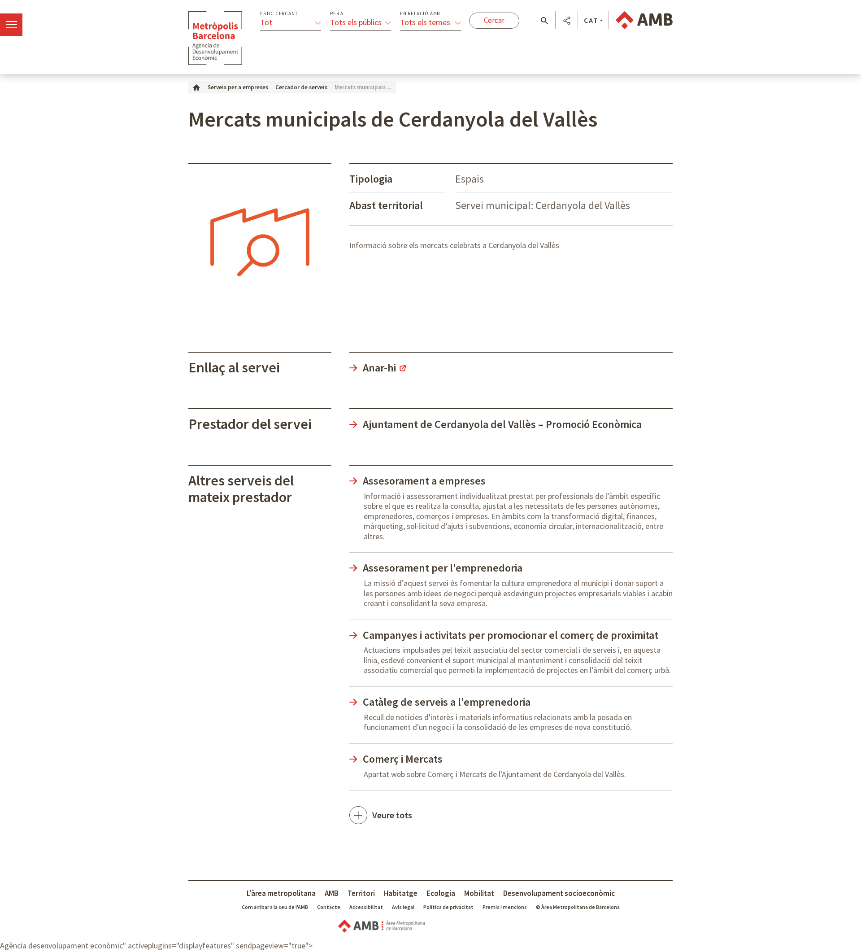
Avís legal (403, 907)
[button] (544, 20)
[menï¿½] (11, 24)
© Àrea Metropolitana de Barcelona (578, 907)
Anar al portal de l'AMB (644, 20)
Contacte (328, 907)
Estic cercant (278, 13)
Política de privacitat (448, 907)
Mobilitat (479, 893)
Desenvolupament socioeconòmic (559, 893)
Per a (337, 13)
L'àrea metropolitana (281, 893)
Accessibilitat (366, 907)
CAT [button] (591, 20)
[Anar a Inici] (196, 86)
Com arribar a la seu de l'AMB (275, 907)
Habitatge (400, 893)
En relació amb (420, 13)
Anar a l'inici (215, 38)
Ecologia (440, 893)
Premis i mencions (505, 907)
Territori (361, 893)
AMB (332, 893)
